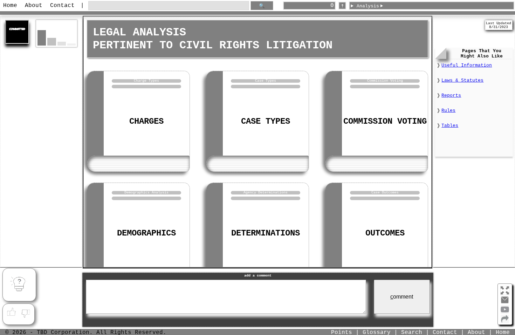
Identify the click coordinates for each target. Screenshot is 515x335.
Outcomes (385, 233)
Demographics (146, 233)
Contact (62, 5)
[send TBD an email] (505, 303)
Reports (451, 95)
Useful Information (466, 65)
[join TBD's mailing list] (505, 322)
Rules (448, 110)
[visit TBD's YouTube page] (505, 312)
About (33, 5)
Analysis (368, 6)
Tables (449, 125)
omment (401, 297)
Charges (146, 121)
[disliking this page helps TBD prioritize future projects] (26, 312)
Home (10, 5)
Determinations (265, 233)
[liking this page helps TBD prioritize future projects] (11, 312)
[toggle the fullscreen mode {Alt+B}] (504, 290)
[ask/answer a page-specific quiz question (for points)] (19, 285)
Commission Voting (385, 121)
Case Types (265, 121)
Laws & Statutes (462, 80)
